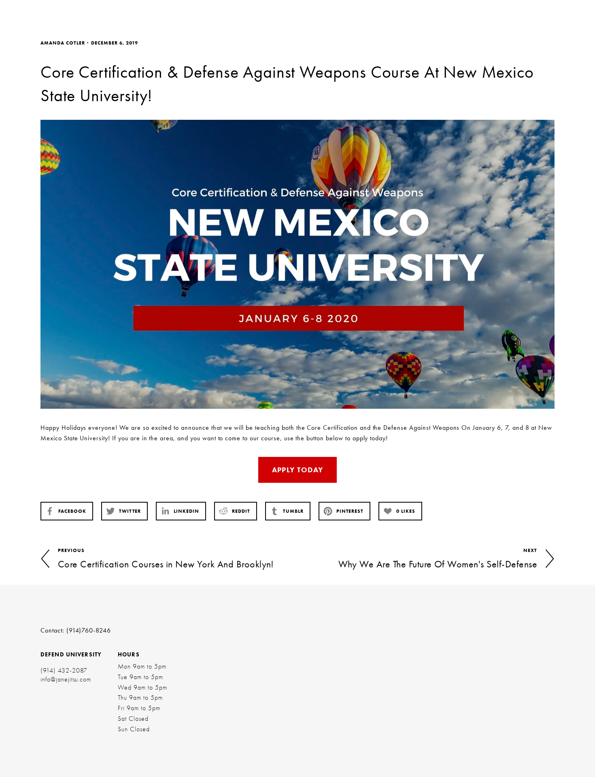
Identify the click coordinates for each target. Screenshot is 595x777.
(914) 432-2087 (63, 670)
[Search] (119, 13)
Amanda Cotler (62, 43)
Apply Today (297, 469)
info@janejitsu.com (65, 679)
